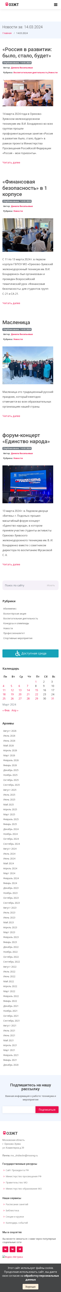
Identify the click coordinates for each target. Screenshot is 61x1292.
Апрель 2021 (10, 1045)
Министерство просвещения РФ (23, 1176)
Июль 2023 (9, 912)
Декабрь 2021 (11, 1005)
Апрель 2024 (10, 868)
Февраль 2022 (11, 996)
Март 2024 (9, 873)
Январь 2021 (10, 1059)
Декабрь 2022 (11, 946)
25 (4, 698)
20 (20, 694)
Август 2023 (9, 907)
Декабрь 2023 (11, 887)
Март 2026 (9, 755)
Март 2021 (9, 1050)
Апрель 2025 (10, 809)
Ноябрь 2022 (10, 951)
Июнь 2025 (9, 799)
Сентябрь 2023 (11, 902)
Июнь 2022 (9, 976)
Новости (53, 72)
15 (36, 690)
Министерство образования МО (24, 1189)
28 (28, 698)
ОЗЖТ (14, 4)
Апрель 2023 (10, 927)
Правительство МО (16, 1182)
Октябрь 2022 (11, 956)
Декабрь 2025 (11, 770)
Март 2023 (9, 932)
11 (4, 690)
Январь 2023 (10, 942)
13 (20, 690)
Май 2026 (8, 745)
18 (4, 694)
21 (28, 694)
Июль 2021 (9, 1030)
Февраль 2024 (11, 878)
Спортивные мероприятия (17, 638)
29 (36, 698)
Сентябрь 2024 (11, 843)
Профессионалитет (14, 633)
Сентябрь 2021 (11, 1020)
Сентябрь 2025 (11, 784)
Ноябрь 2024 (10, 833)
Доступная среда (33, 653)
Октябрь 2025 (11, 779)
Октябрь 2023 (11, 897)
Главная (7, 33)
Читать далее (11, 162)
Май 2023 (8, 922)
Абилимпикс (10, 608)
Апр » (15, 710)
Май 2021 (8, 1040)
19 (12, 694)
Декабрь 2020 (11, 1064)
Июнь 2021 (9, 1035)
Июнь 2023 (9, 917)
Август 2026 (9, 730)
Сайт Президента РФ (17, 1170)
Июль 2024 (9, 853)
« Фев (6, 710)
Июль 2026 (9, 735)
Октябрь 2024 (11, 838)
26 (12, 698)
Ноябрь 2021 (10, 1010)
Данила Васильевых (22, 67)
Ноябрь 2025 (10, 774)
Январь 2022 (10, 1000)
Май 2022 (8, 981)
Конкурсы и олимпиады (16, 623)
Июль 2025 (9, 794)
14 (28, 690)
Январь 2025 (10, 824)
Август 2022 (9, 966)
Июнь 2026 (9, 740)
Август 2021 (9, 1025)
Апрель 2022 (10, 986)
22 (36, 694)
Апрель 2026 (10, 750)
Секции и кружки (15, 1217)
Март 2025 (9, 814)
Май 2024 (8, 863)
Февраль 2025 (11, 819)
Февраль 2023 (11, 937)
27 (20, 698)
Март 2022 (9, 991)
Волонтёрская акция (14, 613)
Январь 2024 (10, 883)
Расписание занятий (17, 1204)
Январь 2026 (10, 765)
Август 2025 (9, 789)
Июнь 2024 (9, 858)
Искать (51, 585)
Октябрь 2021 (11, 1015)
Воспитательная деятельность (31, 72)
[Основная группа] (5, 1249)
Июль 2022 (9, 971)
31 (52, 698)
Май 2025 (8, 804)
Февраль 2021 (11, 1055)
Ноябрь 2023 (10, 892)
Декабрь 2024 (11, 829)
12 (12, 690)
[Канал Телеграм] (20, 1249)
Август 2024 (9, 848)
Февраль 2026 (11, 760)
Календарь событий (17, 1223)
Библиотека (12, 1210)
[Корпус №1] (12, 1249)
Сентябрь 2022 (11, 961)
